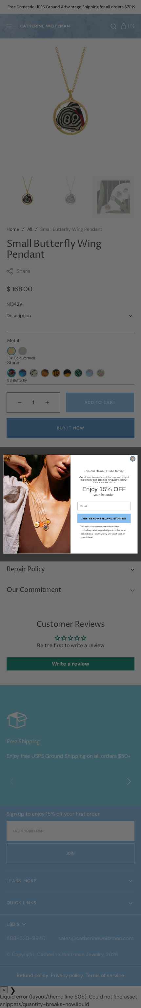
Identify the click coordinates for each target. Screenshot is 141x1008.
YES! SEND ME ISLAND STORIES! (104, 518)
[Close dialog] (132, 458)
